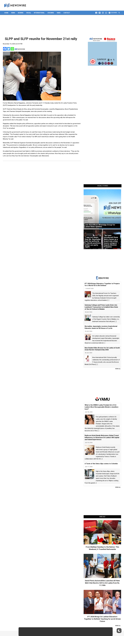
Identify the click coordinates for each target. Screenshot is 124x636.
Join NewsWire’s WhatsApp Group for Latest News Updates (100, 226)
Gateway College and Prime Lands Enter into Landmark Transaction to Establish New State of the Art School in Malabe (101, 307)
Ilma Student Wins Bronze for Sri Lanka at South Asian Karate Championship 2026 (102, 349)
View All (118, 368)
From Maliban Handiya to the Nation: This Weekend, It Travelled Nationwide (102, 548)
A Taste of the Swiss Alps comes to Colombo (101, 464)
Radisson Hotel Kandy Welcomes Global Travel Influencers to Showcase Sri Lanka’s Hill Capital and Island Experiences (102, 437)
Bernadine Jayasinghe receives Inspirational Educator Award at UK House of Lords (101, 327)
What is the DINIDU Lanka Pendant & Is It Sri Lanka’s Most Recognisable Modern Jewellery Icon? (101, 407)
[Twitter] (8, 49)
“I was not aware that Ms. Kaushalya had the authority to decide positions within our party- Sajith (93, 242)
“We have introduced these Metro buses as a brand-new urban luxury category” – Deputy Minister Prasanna (111, 241)
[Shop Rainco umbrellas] (102, 51)
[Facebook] (4, 49)
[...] (108, 300)
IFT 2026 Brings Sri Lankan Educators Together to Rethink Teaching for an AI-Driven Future (102, 619)
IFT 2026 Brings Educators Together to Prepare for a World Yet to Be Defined (102, 285)
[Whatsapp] (12, 49)
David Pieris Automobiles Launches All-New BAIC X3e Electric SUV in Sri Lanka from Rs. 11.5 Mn (102, 583)
